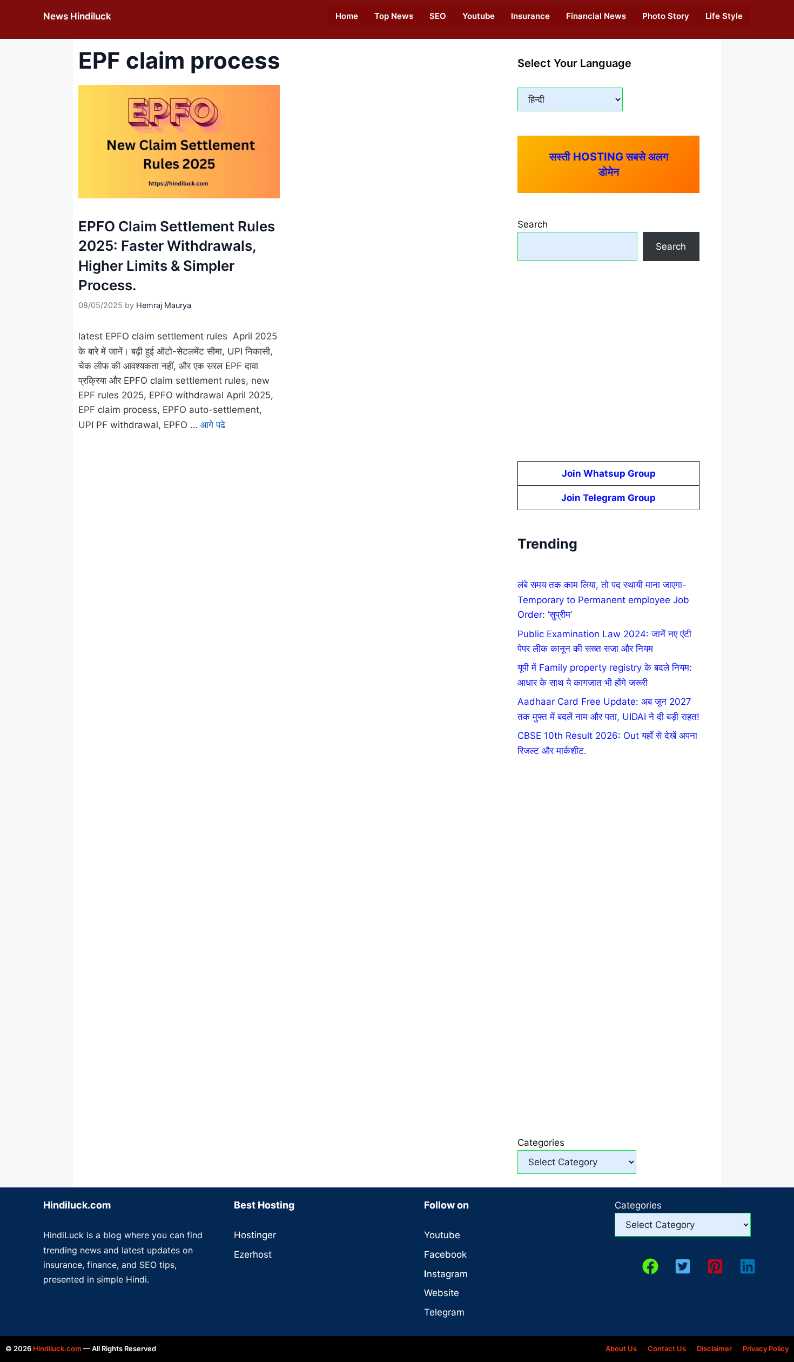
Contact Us (667, 1348)
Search (532, 224)
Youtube (478, 16)
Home (346, 16)
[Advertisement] (608, 361)
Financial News (596, 16)
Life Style (724, 16)
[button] (650, 1266)
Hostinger (255, 1235)
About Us (621, 1348)
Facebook (445, 1254)
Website (441, 1292)
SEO (437, 16)
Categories (540, 1142)
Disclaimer (714, 1348)
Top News (393, 16)
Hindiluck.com (57, 1348)
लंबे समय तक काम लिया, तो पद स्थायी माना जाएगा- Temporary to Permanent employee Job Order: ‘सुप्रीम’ (603, 599)
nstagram (446, 1273)
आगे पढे (212, 424)
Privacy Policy (766, 1348)
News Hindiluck (77, 16)
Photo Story (665, 16)
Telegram (444, 1312)
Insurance (530, 16)
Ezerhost (253, 1254)
